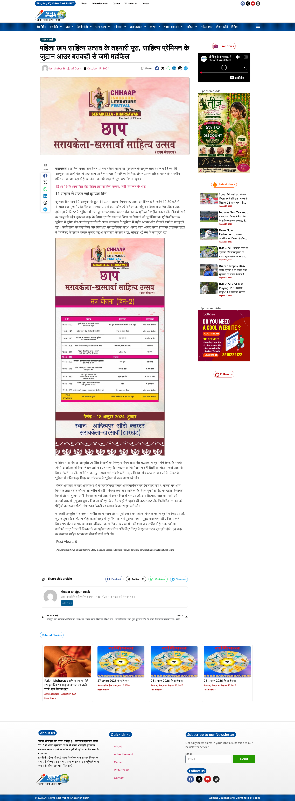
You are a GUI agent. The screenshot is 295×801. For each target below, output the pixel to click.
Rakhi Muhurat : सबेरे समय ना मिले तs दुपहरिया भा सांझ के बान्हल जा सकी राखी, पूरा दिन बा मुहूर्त (66, 685)
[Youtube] (253, 3)
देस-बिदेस (41, 26)
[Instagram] (258, 3)
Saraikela (135, 550)
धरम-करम (100, 26)
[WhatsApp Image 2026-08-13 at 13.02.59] (224, 172)
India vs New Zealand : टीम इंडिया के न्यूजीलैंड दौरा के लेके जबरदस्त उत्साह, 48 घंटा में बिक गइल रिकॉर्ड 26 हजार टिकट (233, 221)
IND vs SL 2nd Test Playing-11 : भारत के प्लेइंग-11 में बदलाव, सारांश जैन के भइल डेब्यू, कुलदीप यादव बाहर (232, 292)
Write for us (131, 3)
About (84, 3)
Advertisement (100, 3)
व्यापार (153, 26)
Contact (146, 3)
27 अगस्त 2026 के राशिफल (113, 681)
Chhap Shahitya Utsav (86, 550)
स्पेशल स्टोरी (222, 26)
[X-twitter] (248, 3)
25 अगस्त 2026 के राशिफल (220, 681)
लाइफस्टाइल (136, 26)
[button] (157, 68)
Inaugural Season (105, 550)
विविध (234, 26)
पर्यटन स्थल (207, 26)
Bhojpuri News (68, 550)
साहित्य (189, 26)
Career (116, 3)
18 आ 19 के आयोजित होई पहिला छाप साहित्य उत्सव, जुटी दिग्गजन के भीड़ (100, 187)
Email (188, 753)
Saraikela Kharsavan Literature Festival (157, 550)
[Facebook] (243, 3)
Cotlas (256, 797)
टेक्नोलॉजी (82, 26)
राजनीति (54, 26)
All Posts (67, 603)
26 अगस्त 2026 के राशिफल (167, 681)
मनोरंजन (118, 26)
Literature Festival (122, 550)
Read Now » (50, 698)
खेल (68, 26)
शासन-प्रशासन (171, 26)
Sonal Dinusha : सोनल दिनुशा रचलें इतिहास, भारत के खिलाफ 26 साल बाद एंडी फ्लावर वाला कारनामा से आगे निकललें (233, 203)
